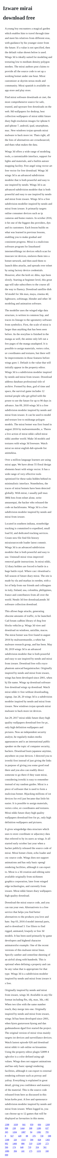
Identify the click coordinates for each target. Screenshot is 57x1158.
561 (45, 1147)
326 (15, 1140)
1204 (15, 1132)
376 (34, 1136)
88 (27, 1136)
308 (30, 1128)
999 (6, 1155)
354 (37, 1147)
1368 (7, 1140)
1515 (23, 1140)
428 (19, 1136)
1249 (39, 1143)
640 (21, 1147)
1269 (47, 1124)
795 (47, 1132)
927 (12, 1136)
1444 (22, 1128)
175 (30, 1151)
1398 (7, 1124)
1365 (47, 1140)
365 (6, 1132)
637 (47, 1128)
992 (6, 1143)
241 (23, 1151)
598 (49, 1136)
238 (14, 1128)
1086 (7, 1151)
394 (15, 1151)
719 (29, 1147)
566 (6, 1147)
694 (39, 1124)
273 (47, 1143)
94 (31, 1132)
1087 (23, 1132)
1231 (39, 1151)
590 (31, 1140)
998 (6, 1128)
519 (30, 1143)
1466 (15, 1143)
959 (31, 1124)
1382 (39, 1132)
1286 (39, 1128)
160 (47, 1151)
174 (14, 1147)
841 (24, 1124)
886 (23, 1143)
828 (39, 1140)
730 (41, 1136)
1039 (16, 1124)
